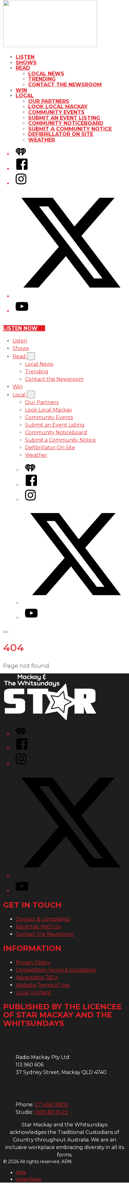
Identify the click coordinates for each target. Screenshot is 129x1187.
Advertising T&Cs (36, 977)
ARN (21, 1172)
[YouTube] (22, 311)
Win (21, 90)
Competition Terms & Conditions (56, 970)
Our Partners (48, 101)
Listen (25, 57)
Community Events (56, 112)
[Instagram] (21, 183)
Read (23, 68)
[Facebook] (22, 169)
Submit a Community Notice (70, 129)
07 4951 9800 (51, 1105)
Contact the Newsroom (65, 85)
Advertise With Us (38, 927)
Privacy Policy (33, 962)
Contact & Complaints (43, 919)
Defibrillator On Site (60, 134)
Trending (42, 79)
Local (25, 96)
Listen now (20, 328)
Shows (26, 63)
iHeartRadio (29, 1179)
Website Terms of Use (43, 985)
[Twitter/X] (71, 296)
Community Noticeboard (65, 123)
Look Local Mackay (58, 107)
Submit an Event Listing (64, 118)
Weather (41, 140)
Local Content (33, 992)
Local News (46, 74)
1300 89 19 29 (51, 1112)
